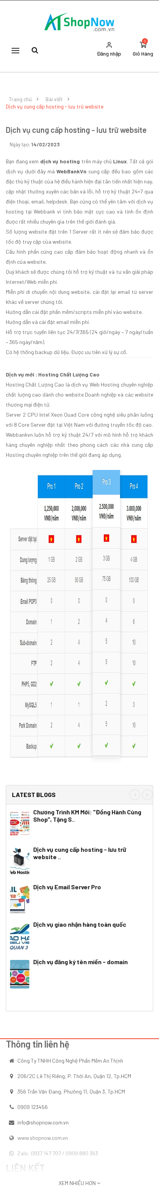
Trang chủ (20, 99)
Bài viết (54, 99)
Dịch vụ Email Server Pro (67, 886)
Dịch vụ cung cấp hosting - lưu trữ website (54, 106)
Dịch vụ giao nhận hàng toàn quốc (79, 924)
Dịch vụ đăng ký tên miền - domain (80, 961)
